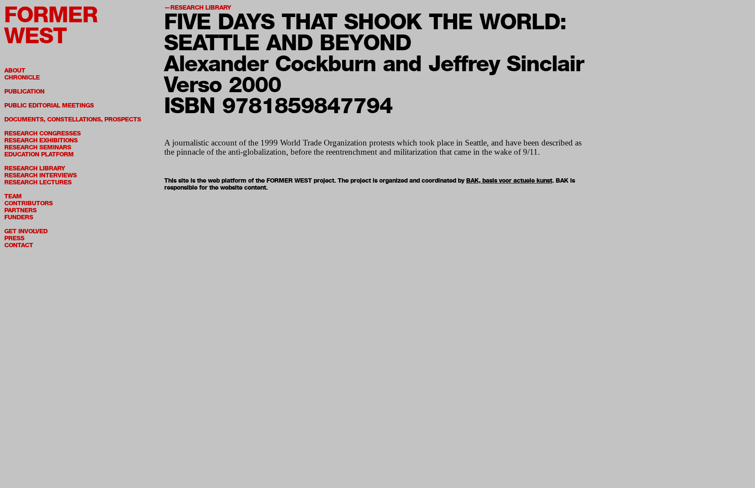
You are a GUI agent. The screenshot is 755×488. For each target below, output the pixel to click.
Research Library (34, 168)
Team (13, 196)
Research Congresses (42, 133)
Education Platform (39, 154)
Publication (24, 91)
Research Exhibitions (41, 140)
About (14, 70)
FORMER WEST (51, 25)
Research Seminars (37, 147)
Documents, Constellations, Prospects (72, 119)
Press (14, 238)
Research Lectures (38, 182)
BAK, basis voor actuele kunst (509, 180)
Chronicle (22, 77)
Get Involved (26, 231)
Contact (18, 245)
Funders (18, 217)
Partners (20, 210)
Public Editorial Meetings (49, 105)
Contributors (28, 203)
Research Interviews (40, 175)
